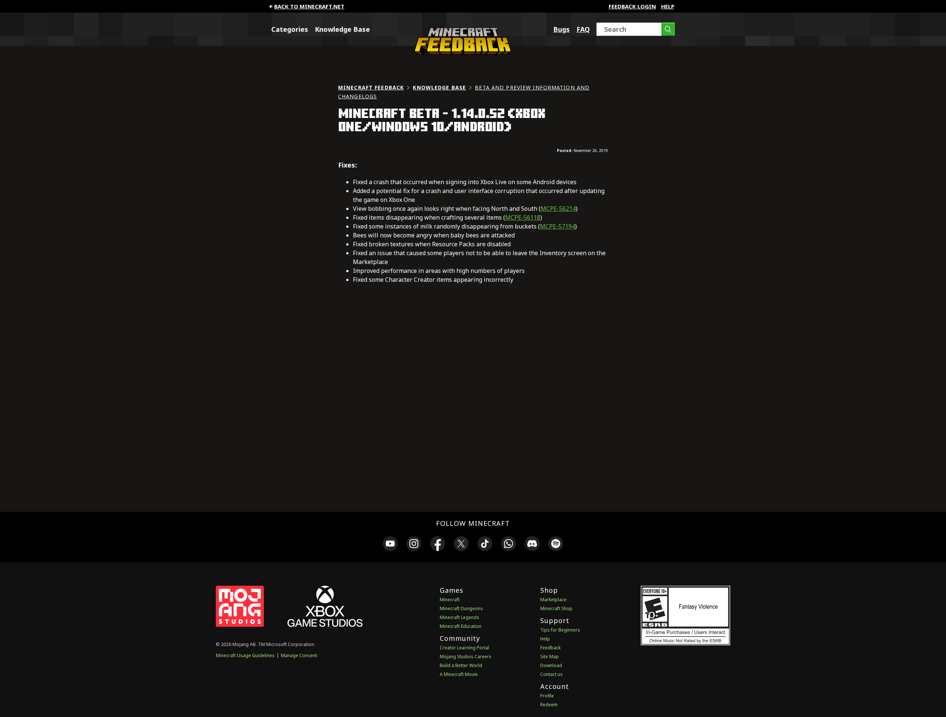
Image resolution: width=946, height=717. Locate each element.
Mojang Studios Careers (465, 656)
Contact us (551, 674)
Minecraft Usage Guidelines (245, 655)
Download (551, 665)
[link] (390, 544)
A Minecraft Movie (459, 674)
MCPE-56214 (558, 208)
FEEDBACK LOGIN (632, 6)
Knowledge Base (342, 29)
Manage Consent (299, 655)
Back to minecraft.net (309, 6)
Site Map (549, 656)
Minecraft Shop (556, 608)
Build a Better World (461, 665)
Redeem (549, 704)
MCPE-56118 (522, 217)
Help (667, 6)
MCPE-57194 (557, 226)
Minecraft (450, 599)
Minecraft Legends (459, 617)
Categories (289, 29)
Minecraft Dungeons (461, 608)
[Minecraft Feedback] (460, 53)
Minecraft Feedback (371, 87)
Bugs (561, 29)
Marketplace (553, 599)
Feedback (550, 648)
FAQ (583, 29)
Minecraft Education (460, 626)
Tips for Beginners (560, 630)
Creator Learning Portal (464, 648)
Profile (547, 696)
